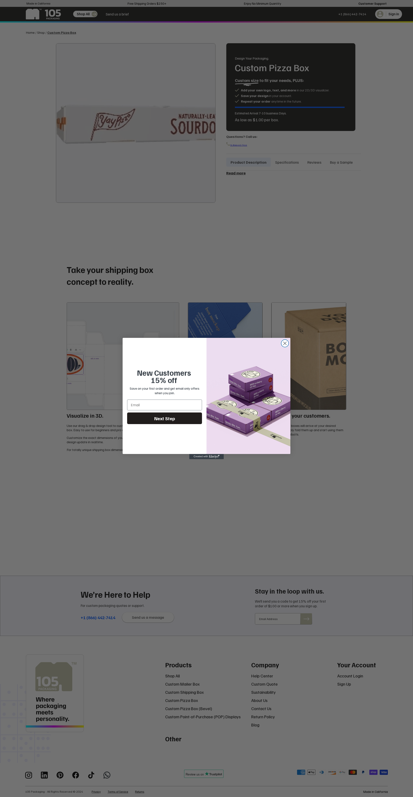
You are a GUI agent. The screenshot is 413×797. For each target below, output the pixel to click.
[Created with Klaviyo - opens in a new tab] (206, 456)
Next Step (164, 418)
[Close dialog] (285, 343)
